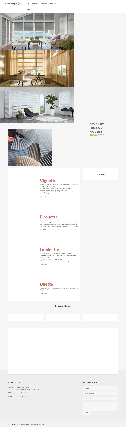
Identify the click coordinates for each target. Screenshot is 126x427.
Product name (16, 163)
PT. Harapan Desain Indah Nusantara (20, 424)
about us (52, 3)
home (27, 3)
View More (43, 197)
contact (28, 9)
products (35, 3)
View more (43, 229)
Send (87, 413)
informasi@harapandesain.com (25, 396)
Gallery (44, 3)
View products (100, 174)
